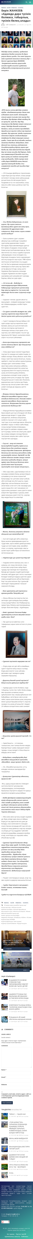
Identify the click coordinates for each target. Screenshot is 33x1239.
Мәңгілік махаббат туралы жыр (10, 913)
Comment (4, 1045)
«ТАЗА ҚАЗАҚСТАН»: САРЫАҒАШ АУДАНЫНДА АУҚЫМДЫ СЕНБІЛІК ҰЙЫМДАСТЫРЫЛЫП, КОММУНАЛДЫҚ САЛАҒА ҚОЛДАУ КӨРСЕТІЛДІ (18, 1127)
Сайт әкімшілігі (11, 25)
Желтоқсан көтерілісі (19, 911)
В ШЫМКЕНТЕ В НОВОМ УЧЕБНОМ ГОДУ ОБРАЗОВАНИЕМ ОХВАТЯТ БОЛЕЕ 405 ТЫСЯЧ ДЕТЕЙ (18, 983)
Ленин (28, 911)
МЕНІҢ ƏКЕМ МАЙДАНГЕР (18, 1138)
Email (3, 1077)
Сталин (29, 917)
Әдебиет (3, 7)
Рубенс (24, 917)
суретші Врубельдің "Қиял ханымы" (12, 921)
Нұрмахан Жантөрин (7, 917)
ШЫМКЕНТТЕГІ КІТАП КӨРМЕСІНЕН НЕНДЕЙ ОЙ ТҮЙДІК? (18, 1157)
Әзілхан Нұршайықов (20, 909)
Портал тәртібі (21, 1234)
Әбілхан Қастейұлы (7, 909)
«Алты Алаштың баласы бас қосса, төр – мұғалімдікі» (18, 1166)
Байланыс (24, 1236)
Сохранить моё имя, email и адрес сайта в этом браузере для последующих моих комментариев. (16, 1095)
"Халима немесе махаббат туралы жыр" (15, 905)
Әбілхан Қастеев (16, 907)
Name (3, 1070)
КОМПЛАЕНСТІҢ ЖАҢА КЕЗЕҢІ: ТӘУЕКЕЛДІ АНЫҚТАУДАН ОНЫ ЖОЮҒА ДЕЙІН (20, 1007)
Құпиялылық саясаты (12, 1236)
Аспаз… (11, 1173)
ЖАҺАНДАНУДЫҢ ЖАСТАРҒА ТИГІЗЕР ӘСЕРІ (19, 1148)
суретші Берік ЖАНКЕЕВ (8, 919)
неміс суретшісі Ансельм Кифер (10, 915)
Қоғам (9, 7)
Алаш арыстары (6, 907)
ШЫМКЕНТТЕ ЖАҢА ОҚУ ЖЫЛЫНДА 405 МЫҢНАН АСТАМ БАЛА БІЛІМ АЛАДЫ (19, 996)
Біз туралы (10, 1234)
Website (4, 1084)
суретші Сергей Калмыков (9, 923)
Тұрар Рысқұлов (22, 923)
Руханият (20, 7)
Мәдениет (14, 7)
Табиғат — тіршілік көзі (17, 1114)
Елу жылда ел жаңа (7, 911)
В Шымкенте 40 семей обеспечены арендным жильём (20, 1018)
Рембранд (18, 917)
